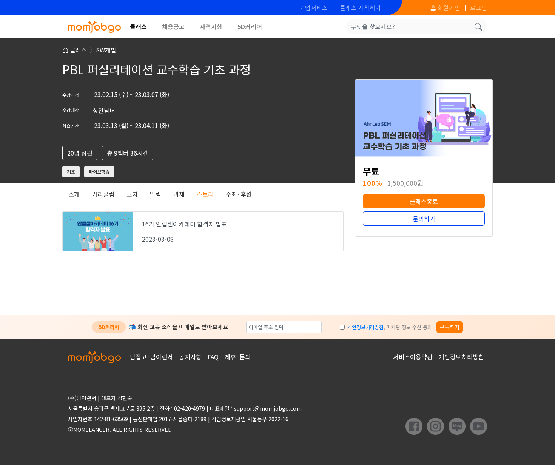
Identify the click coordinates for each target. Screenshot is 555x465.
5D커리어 (249, 26)
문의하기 (424, 218)
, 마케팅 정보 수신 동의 (389, 327)
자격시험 (211, 26)
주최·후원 (239, 194)
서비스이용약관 (413, 356)
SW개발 (106, 49)
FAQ (213, 356)
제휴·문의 (238, 356)
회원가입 (448, 7)
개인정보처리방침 (365, 327)
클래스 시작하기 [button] (360, 7)
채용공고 (173, 26)
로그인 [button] (478, 7)
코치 (132, 194)
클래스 (138, 26)
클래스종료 (424, 201)
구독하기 (449, 327)
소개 (74, 194)
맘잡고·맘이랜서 (151, 356)
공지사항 (190, 356)
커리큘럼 (103, 194)
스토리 (205, 194)
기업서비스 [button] (313, 7)
